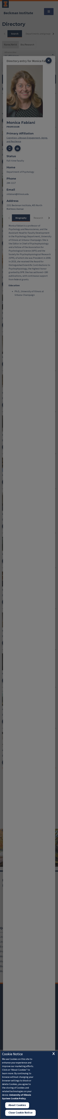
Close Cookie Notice (20, 1113)
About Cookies (17, 1105)
